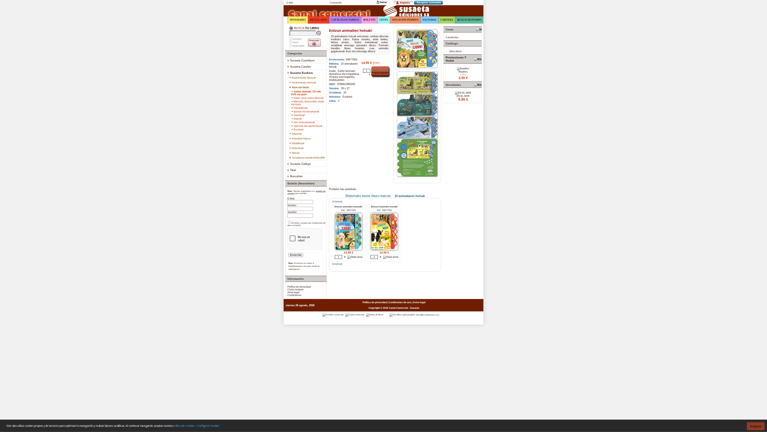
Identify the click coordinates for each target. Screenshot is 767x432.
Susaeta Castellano (302, 60)
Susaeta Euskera (301, 72)
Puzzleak (299, 129)
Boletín (369, 19)
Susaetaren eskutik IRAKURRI (308, 157)
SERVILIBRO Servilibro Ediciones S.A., (421, 315)
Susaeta (297, 39)
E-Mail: (290, 2)
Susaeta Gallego (300, 163)
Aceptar (755, 426)
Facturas (429, 19)
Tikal (296, 42)
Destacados (318, 19)
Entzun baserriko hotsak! (384, 206)
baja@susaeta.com (297, 266)
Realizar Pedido (469, 19)
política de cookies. (184, 426)
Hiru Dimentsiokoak (304, 122)
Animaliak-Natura (301, 138)
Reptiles (463, 71)
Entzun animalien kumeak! (349, 206)
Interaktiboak (301, 108)
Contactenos (294, 295)
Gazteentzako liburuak (304, 82)
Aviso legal (293, 292)
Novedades (298, 19)
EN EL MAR (463, 96)
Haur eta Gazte (300, 87)
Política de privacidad (299, 286)
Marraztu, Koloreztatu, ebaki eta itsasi (307, 103)
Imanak (298, 118)
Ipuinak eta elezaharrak (306, 111)
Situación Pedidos (405, 19)
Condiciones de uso (400, 302)
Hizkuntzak (298, 148)
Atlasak (296, 153)
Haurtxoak (299, 115)
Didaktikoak (298, 143)
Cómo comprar (295, 289)
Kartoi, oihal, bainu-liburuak (309, 98)
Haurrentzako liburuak (304, 77)
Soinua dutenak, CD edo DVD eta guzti (306, 93)
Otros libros (455, 51)
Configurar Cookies (208, 426)
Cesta (384, 19)
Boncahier (298, 46)
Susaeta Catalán (300, 66)
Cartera (446, 19)
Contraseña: (336, 2)
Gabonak (297, 133)
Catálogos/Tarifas (345, 19)
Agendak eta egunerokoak (308, 126)
